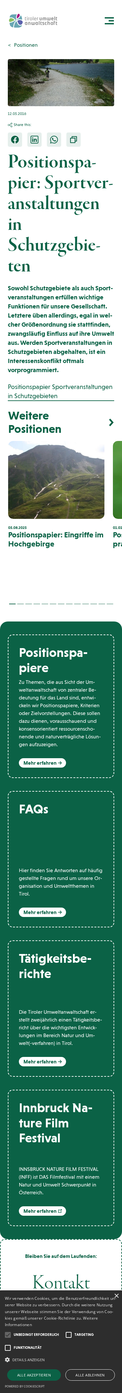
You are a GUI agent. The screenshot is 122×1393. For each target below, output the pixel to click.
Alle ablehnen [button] (89, 1375)
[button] (7, 1334)
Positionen (26, 45)
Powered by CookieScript (25, 1386)
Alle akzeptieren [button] (34, 1375)
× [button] (116, 1296)
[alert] (61, 1341)
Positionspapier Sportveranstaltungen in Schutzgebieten (60, 391)
